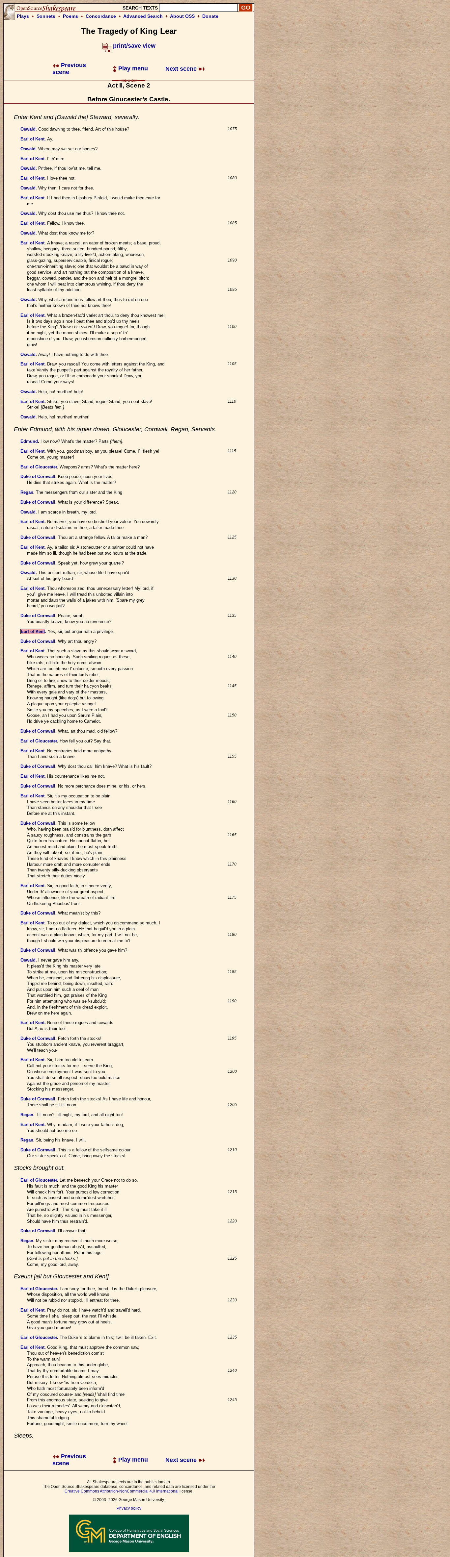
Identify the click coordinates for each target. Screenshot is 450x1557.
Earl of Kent (32, 139)
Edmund (29, 441)
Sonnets (46, 16)
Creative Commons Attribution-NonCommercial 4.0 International (122, 1491)
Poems (70, 16)
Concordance (101, 16)
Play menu (132, 68)
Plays (23, 16)
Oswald (28, 129)
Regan (26, 492)
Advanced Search (143, 16)
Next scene (181, 68)
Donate (210, 16)
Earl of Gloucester (38, 467)
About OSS (182, 16)
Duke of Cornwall (37, 476)
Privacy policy (129, 1508)
